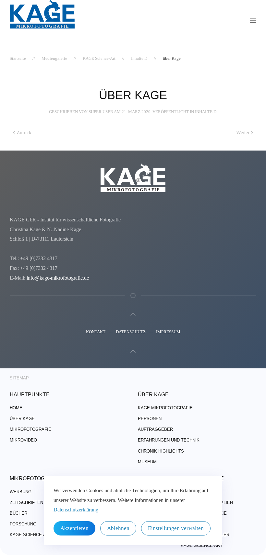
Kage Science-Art (31, 534)
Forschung (23, 524)
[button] (253, 21)
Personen (150, 418)
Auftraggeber (155, 429)
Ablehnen (118, 528)
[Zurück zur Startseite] (42, 21)
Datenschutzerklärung (76, 509)
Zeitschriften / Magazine (39, 502)
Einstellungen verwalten (176, 528)
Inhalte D (205, 111)
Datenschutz (131, 331)
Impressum (168, 331)
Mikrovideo (23, 440)
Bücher (18, 513)
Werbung (20, 491)
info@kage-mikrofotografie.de (58, 278)
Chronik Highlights (161, 451)
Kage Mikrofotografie (165, 407)
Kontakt (95, 331)
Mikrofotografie (30, 429)
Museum (147, 461)
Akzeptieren (74, 528)
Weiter (242, 132)
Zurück (24, 132)
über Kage (22, 418)
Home (16, 407)
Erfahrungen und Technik (169, 440)
